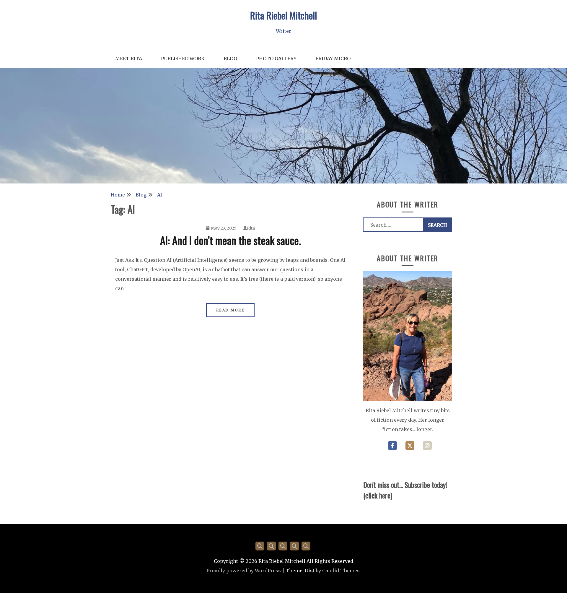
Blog (230, 58)
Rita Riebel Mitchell (283, 15)
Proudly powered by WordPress (243, 570)
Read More (230, 310)
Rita (251, 228)
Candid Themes (341, 570)
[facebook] (392, 445)
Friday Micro (333, 58)
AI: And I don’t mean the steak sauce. (230, 240)
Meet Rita (128, 58)
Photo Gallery (276, 58)
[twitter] (409, 445)
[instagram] (427, 445)
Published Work (183, 58)
